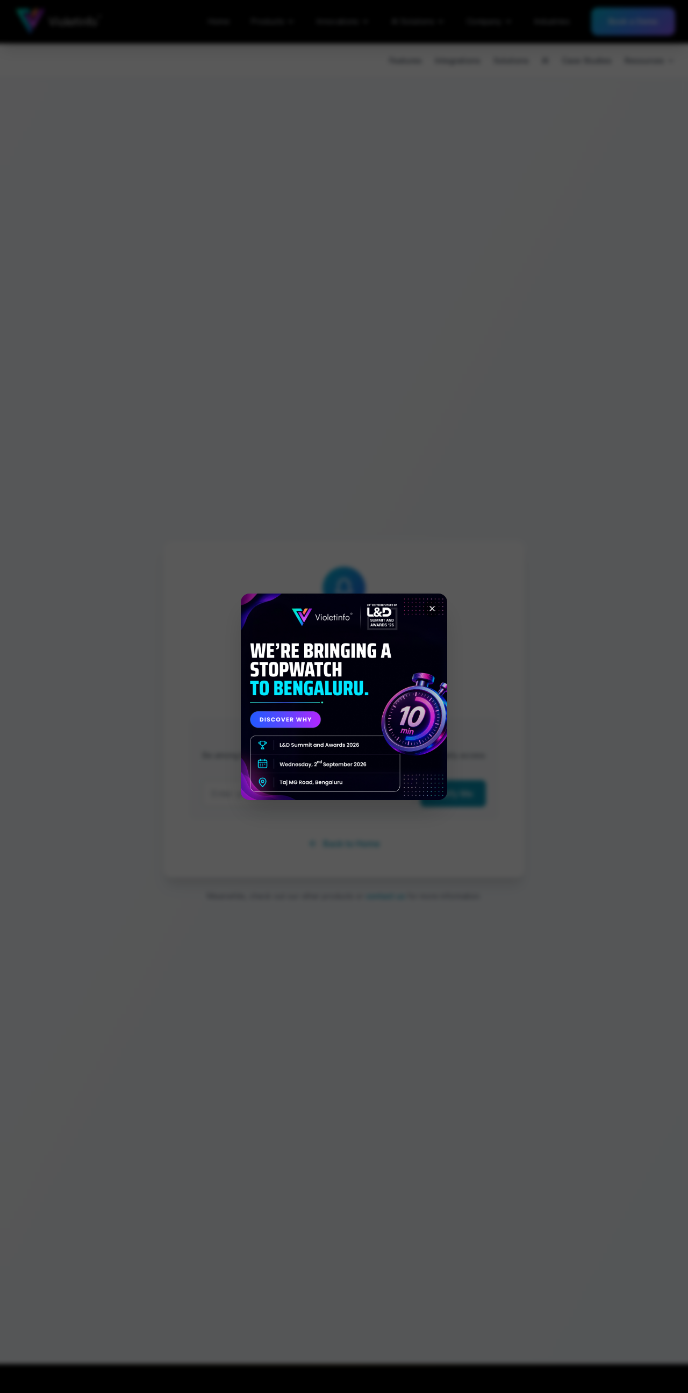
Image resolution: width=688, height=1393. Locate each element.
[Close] (432, 608)
